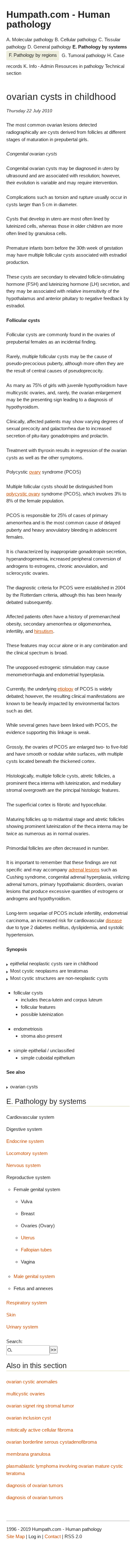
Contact (53, 1536)
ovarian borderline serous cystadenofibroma (51, 1442)
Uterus (28, 1237)
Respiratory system (26, 1302)
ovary (35, 472)
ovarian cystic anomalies (32, 1381)
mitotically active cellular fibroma (39, 1430)
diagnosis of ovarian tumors (34, 1485)
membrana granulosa (28, 1454)
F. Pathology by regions (33, 55)
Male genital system (34, 1276)
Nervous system (23, 1165)
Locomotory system (27, 1153)
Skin (10, 1314)
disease (114, 920)
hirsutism (43, 631)
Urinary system (22, 1326)
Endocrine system (25, 1141)
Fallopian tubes (36, 1249)
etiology (65, 689)
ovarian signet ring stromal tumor (40, 1405)
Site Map (15, 1536)
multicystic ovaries (25, 1393)
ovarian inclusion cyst (28, 1417)
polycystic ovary (23, 493)
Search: (14, 1341)
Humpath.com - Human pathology (58, 19)
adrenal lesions (84, 869)
